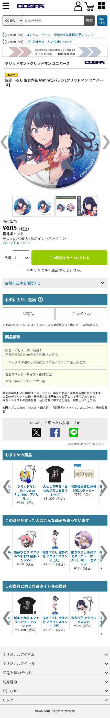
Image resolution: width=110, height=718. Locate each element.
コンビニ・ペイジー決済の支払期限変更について (60, 35)
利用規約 (10, 681)
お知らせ (10, 690)
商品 (30, 314)
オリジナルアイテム (19, 654)
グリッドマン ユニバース (50, 63)
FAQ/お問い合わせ (17, 672)
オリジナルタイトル (19, 663)
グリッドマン (16, 63)
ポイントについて (17, 242)
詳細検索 (102, 20)
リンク (8, 700)
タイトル (83, 314)
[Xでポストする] (36, 435)
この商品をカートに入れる (69, 258)
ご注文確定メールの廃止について (49, 42)
